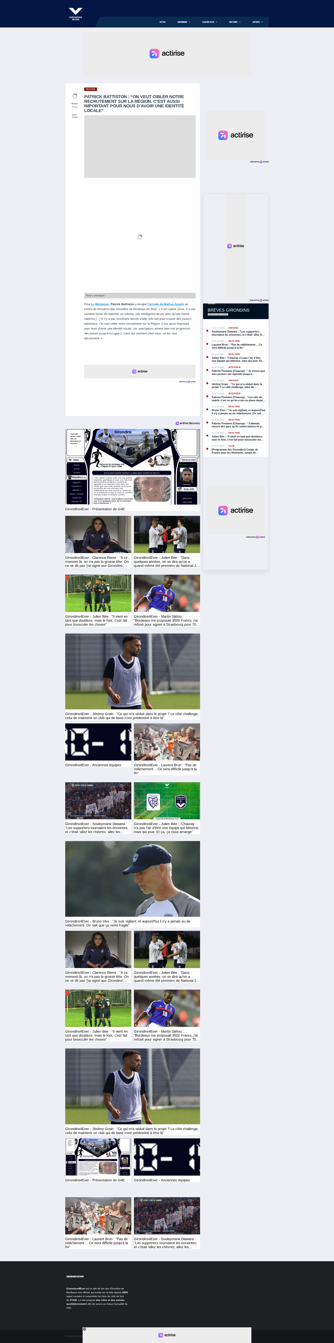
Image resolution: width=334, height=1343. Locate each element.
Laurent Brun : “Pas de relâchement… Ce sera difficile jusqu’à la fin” (237, 346)
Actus (163, 22)
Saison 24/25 (208, 22)
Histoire (233, 22)
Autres (256, 22)
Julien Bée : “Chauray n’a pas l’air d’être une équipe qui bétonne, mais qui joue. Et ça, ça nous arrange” (237, 359)
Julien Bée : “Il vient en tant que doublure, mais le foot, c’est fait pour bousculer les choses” (237, 438)
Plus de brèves (218, 314)
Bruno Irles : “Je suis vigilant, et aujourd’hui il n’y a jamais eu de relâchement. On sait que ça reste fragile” (238, 412)
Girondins (182, 22)
